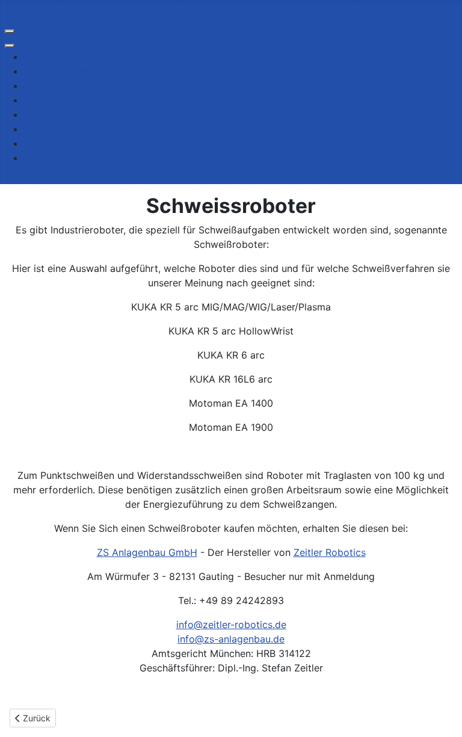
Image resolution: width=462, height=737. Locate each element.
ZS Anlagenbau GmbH (147, 552)
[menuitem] (60, 57)
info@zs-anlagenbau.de (231, 639)
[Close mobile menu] (9, 46)
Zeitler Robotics (330, 552)
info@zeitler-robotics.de (231, 624)
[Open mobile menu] (9, 31)
